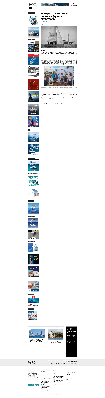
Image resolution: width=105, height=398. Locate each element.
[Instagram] (31, 385)
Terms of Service (59, 394)
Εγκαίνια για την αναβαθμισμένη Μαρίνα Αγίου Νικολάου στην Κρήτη (46, 375)
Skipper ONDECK (68, 378)
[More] (76, 24)
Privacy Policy (55, 394)
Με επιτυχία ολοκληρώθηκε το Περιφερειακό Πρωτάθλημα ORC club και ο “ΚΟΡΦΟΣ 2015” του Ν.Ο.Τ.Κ (37, 341)
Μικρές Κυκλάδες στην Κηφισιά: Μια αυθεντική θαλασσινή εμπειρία (58, 377)
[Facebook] (66, 24)
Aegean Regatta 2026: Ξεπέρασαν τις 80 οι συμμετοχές (46, 378)
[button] (75, 8)
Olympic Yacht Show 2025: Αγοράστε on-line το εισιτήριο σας (71, 332)
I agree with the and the (71, 372)
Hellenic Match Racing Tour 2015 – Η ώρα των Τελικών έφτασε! (55, 341)
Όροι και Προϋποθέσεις (72, 372)
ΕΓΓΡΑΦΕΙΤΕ (68, 374)
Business (42, 372)
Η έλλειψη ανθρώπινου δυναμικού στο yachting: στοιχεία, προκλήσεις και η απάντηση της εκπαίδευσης (71, 342)
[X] (68, 24)
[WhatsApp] (72, 24)
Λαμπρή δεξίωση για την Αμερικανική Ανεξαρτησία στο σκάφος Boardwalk (45, 386)
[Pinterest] (70, 24)
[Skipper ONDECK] (33, 4)
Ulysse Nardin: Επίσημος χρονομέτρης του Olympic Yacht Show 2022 (58, 389)
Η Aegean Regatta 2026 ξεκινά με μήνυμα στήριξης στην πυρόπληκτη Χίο (46, 382)
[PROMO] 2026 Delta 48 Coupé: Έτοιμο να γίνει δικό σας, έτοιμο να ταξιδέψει (46, 370)
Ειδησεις (42, 380)
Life (41, 388)
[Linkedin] (74, 24)
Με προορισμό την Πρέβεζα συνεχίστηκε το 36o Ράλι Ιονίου (46, 390)
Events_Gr (44, 21)
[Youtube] (38, 385)
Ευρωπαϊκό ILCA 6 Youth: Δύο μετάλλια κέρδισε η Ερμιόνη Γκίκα (58, 384)
